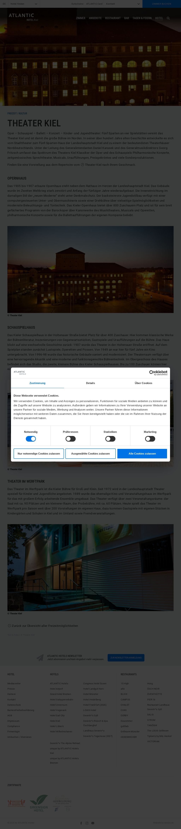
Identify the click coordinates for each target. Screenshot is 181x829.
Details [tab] (90, 382)
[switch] (71, 439)
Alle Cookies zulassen (142, 453)
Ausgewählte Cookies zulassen (90, 453)
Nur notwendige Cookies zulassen (39, 453)
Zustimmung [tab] (38, 382)
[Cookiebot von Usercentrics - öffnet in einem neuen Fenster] (151, 372)
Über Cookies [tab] (143, 382)
